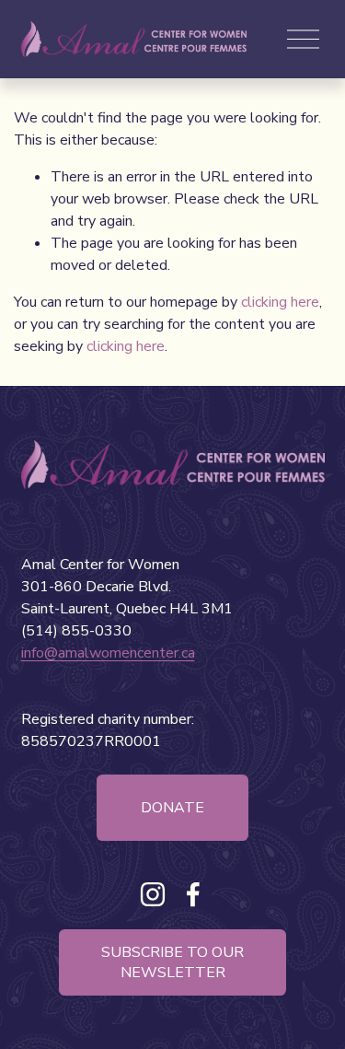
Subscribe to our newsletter (172, 962)
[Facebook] (193, 894)
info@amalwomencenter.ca (108, 653)
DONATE (172, 808)
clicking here (280, 302)
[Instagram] (153, 894)
